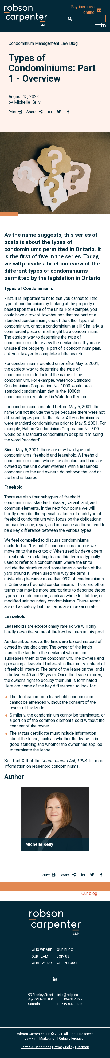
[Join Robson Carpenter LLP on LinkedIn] (55, 980)
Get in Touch (68, 963)
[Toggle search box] (70, 19)
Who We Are (42, 950)
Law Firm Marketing (39, 1038)
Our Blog (65, 950)
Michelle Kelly (27, 102)
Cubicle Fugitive (71, 1038)
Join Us (63, 956)
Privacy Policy (64, 1047)
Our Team (40, 956)
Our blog (89, 893)
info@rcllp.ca (67, 995)
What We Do (42, 963)
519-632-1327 (71, 999)
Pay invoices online (82, 9)
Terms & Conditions (36, 1047)
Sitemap (83, 1047)
